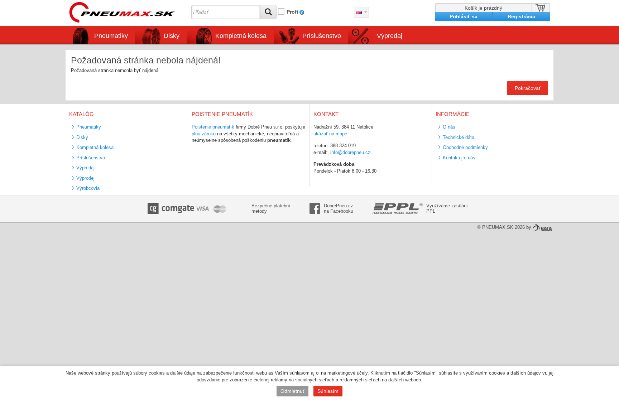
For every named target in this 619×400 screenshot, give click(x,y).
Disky (82, 137)
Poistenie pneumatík (213, 127)
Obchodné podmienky (465, 147)
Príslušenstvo (321, 35)
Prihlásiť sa (464, 16)
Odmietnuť (292, 391)
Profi (292, 12)
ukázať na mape (330, 133)
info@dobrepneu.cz (350, 152)
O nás (449, 127)
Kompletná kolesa (95, 147)
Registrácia (521, 16)
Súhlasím (328, 391)
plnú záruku (204, 133)
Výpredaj (389, 35)
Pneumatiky (88, 127)
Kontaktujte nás (459, 157)
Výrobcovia (88, 188)
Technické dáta (458, 137)
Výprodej (85, 178)
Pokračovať (528, 88)
